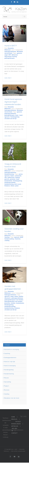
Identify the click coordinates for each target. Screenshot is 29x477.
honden (13, 303)
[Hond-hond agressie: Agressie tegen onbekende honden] (14, 89)
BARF (21, 237)
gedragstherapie (10, 58)
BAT (10, 55)
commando (18, 175)
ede (6, 177)
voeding (7, 240)
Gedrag (17, 177)
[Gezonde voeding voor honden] (14, 217)
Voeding (7, 237)
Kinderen (7, 185)
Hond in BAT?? (11, 46)
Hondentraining (9, 174)
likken (12, 185)
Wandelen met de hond (11, 398)
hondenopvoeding (10, 182)
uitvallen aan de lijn (11, 118)
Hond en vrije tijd (9, 361)
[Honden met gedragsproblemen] (14, 275)
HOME (13, 417)
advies (21, 174)
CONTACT (14, 433)
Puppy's (6, 386)
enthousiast (11, 177)
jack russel (17, 184)
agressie (19, 53)
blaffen (21, 296)
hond (17, 179)
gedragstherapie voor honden (13, 301)
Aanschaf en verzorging (11, 349)
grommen (12, 179)
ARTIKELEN (14, 426)
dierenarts (8, 298)
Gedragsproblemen (10, 51)
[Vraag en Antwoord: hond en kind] (14, 151)
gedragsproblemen (10, 113)
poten (17, 185)
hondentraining (9, 184)
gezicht (7, 179)
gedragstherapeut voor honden (14, 299)
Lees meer (8, 78)
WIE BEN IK (14, 429)
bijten (12, 175)
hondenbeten (8, 180)
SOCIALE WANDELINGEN (16, 422)
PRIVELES (14, 419)
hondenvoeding (9, 238)
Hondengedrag (14, 117)
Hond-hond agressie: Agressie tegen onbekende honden (13, 101)
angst (6, 55)
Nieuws (6, 378)
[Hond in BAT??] (14, 33)
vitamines (18, 238)
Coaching (7, 353)
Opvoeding (7, 382)
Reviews (6, 390)
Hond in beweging (10, 365)
